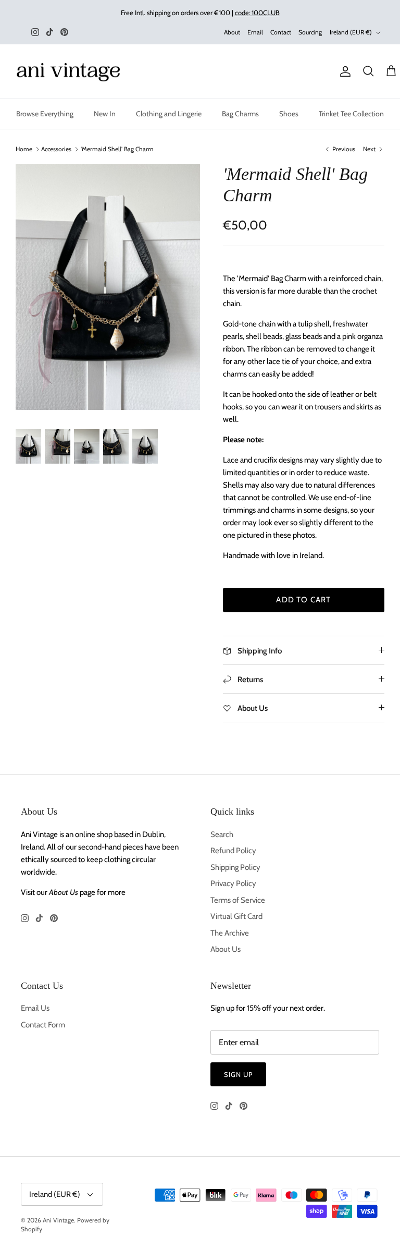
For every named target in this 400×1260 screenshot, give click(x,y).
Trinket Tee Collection (351, 113)
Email (255, 32)
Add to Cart (303, 599)
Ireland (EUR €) (351, 32)
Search (221, 834)
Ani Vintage (58, 1220)
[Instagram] (35, 32)
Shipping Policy (235, 867)
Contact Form (43, 1024)
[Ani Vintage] (70, 71)
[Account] (343, 71)
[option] (108, 287)
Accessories (56, 149)
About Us (225, 949)
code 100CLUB (257, 12)
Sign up (238, 1074)
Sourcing (310, 32)
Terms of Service (237, 900)
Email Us (35, 1008)
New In (105, 113)
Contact (280, 32)
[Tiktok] (50, 32)
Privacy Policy (233, 883)
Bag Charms (240, 113)
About (232, 32)
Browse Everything (44, 113)
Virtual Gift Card (236, 916)
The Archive (229, 933)
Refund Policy (233, 850)
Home (24, 149)
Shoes (288, 113)
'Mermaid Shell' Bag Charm (117, 149)
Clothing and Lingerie (169, 113)
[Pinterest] (64, 32)
